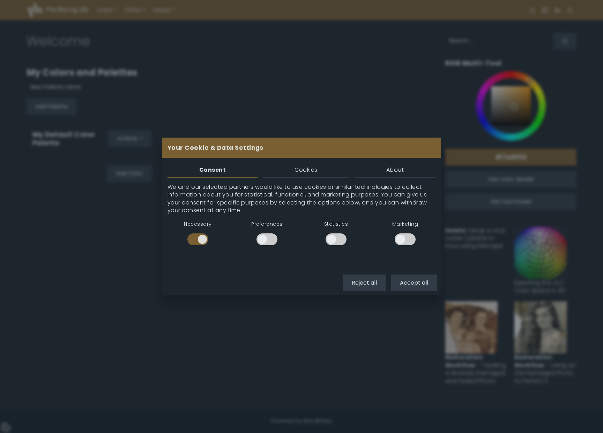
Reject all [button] (364, 283)
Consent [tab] (212, 170)
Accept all (414, 283)
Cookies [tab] (306, 170)
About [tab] (395, 170)
